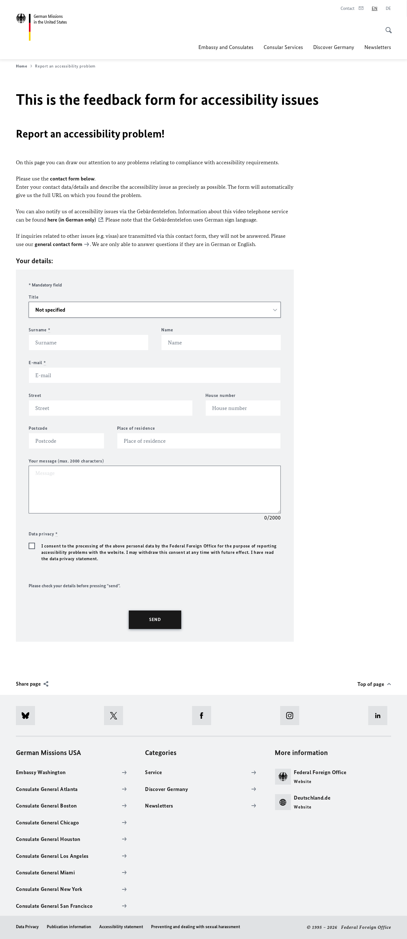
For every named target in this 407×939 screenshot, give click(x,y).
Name (167, 330)
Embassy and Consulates (225, 47)
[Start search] (387, 26)
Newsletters (377, 47)
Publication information (69, 926)
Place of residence (136, 428)
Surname (39, 330)
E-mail (37, 362)
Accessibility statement (121, 926)
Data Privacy (27, 926)
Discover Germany (333, 47)
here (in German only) (71, 219)
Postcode (38, 428)
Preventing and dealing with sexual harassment (195, 926)
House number (220, 395)
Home (21, 66)
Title (34, 297)
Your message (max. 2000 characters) (66, 461)
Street (35, 395)
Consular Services (283, 47)
